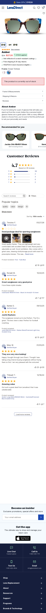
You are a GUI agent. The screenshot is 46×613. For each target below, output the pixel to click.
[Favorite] (43, 13)
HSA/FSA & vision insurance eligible (16, 65)
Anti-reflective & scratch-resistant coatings (19, 58)
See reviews (15, 49)
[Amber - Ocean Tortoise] (8, 72)
